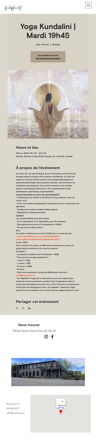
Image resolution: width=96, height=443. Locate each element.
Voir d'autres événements (48, 58)
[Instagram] (46, 336)
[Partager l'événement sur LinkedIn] (29, 308)
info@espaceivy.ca (15, 413)
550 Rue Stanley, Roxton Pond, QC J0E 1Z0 (34, 330)
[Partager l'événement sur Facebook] (17, 308)
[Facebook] (52, 336)
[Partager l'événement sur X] (23, 308)
